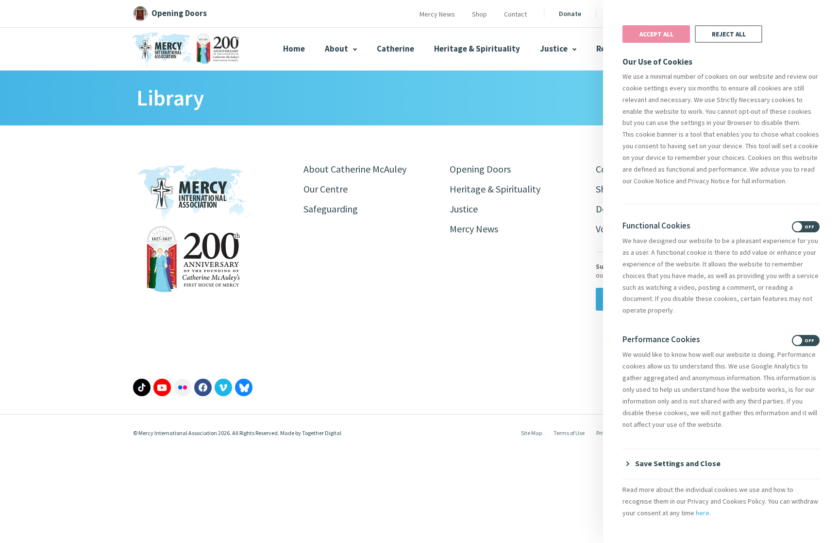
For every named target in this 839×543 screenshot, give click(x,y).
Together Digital (321, 433)
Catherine (395, 48)
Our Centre (325, 189)
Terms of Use (569, 433)
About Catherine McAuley (354, 169)
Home (294, 48)
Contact (515, 14)
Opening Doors (480, 169)
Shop (479, 14)
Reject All (729, 34)
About (337, 48)
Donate (570, 13)
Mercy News (437, 14)
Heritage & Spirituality (477, 48)
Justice (554, 48)
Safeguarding (330, 209)
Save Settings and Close (678, 463)
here (702, 512)
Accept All (656, 34)
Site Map (531, 433)
